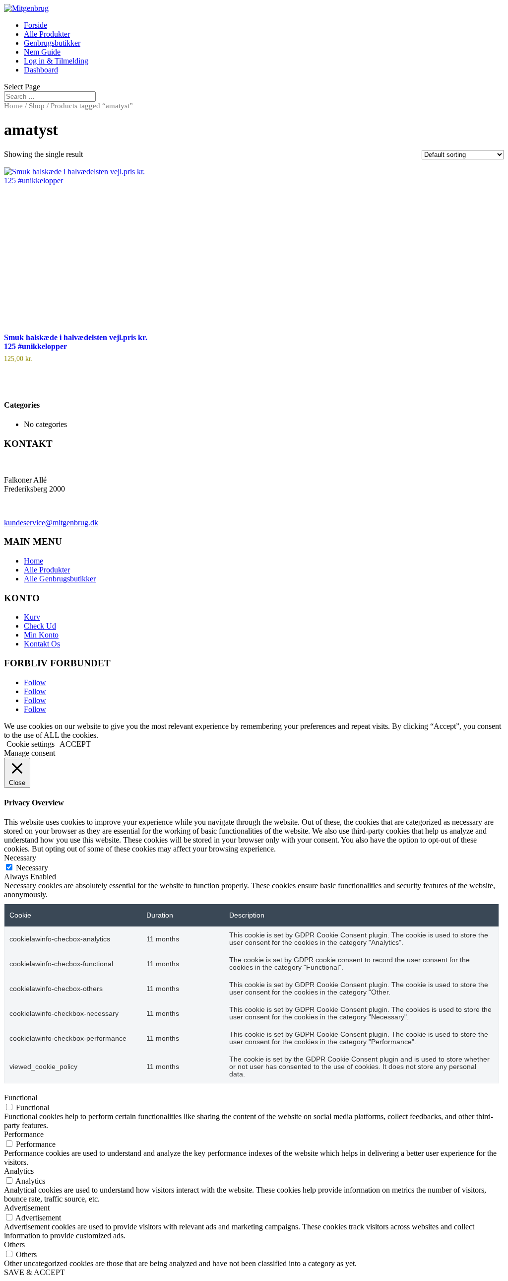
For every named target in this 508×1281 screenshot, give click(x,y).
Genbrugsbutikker (52, 43)
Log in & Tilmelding (56, 61)
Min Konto (41, 635)
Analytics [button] (19, 1171)
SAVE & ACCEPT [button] (34, 1272)
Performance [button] (24, 1134)
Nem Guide (42, 52)
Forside (35, 25)
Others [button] (14, 1244)
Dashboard (41, 70)
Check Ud (40, 626)
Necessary (32, 867)
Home (13, 106)
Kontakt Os (42, 644)
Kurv (32, 617)
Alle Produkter (47, 34)
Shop (37, 106)
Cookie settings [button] (30, 744)
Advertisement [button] (27, 1208)
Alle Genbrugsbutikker (60, 578)
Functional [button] (20, 1097)
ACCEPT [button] (75, 744)
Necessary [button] (20, 858)
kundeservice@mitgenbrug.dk (51, 522)
